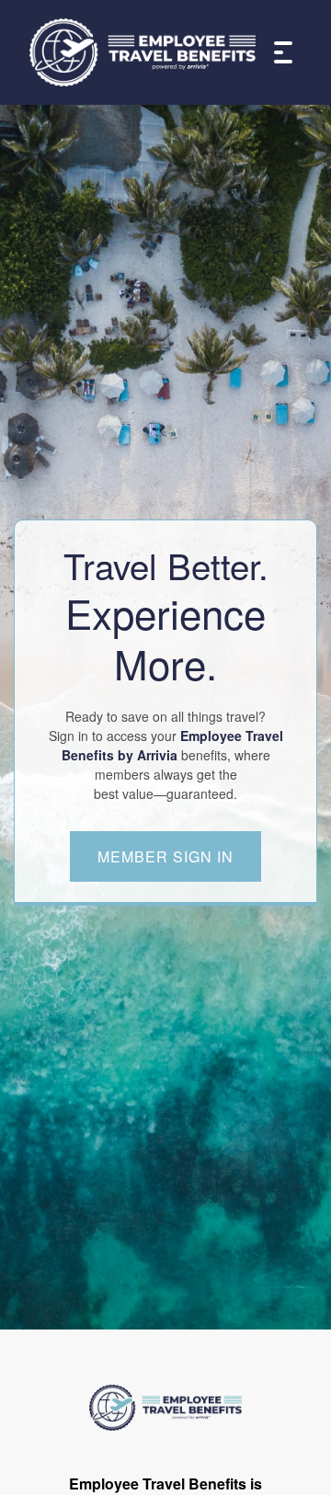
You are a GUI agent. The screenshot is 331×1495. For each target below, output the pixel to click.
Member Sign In (165, 856)
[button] (279, 52)
